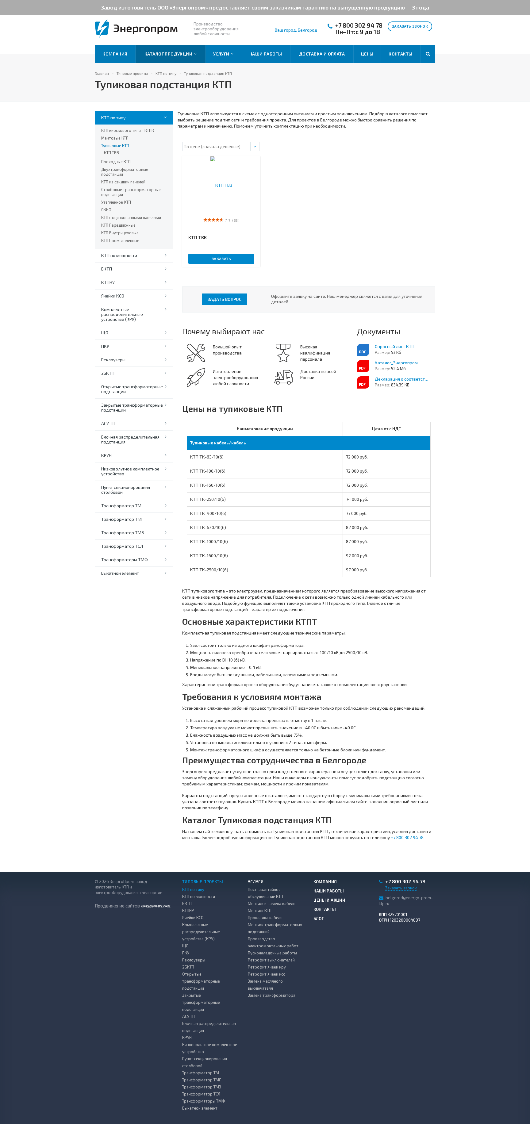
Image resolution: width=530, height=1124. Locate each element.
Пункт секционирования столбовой (125, 490)
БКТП (106, 268)
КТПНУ (108, 282)
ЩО (104, 332)
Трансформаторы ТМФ (124, 559)
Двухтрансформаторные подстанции (124, 172)
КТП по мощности (119, 255)
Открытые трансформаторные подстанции (132, 389)
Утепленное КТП (116, 202)
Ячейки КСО (112, 295)
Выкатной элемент (120, 573)
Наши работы (265, 53)
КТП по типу (113, 117)
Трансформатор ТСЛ (122, 546)
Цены (367, 53)
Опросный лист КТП (394, 346)
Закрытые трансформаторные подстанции (132, 407)
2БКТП (107, 373)
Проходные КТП (116, 161)
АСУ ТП (108, 423)
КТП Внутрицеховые (120, 232)
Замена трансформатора (271, 995)
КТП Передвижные (118, 225)
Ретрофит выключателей (271, 959)
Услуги (222, 53)
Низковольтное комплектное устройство (130, 471)
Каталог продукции (169, 53)
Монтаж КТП (259, 910)
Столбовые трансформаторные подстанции (131, 192)
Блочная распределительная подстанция (130, 439)
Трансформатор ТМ (121, 505)
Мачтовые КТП (115, 138)
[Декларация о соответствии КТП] (363, 382)
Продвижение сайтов (118, 905)
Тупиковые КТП (115, 145)
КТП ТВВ (111, 152)
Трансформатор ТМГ (122, 519)
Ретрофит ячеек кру (267, 967)
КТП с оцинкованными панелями (131, 217)
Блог (318, 918)
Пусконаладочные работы (272, 952)
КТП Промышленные (120, 240)
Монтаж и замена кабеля (271, 903)
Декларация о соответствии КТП (403, 379)
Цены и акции (329, 900)
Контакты (400, 53)
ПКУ (105, 346)
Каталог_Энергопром (396, 362)
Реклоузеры (113, 359)
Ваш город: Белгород (296, 30)
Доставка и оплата (322, 53)
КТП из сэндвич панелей (123, 181)
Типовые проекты (202, 881)
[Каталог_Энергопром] (363, 366)
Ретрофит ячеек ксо (267, 974)
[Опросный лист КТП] (363, 350)
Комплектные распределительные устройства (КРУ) (122, 314)
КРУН (106, 455)
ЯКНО (106, 209)
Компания (114, 53)
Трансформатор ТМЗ (122, 532)
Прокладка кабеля (265, 917)
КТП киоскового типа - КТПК (127, 130)
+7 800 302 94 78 (358, 25)
